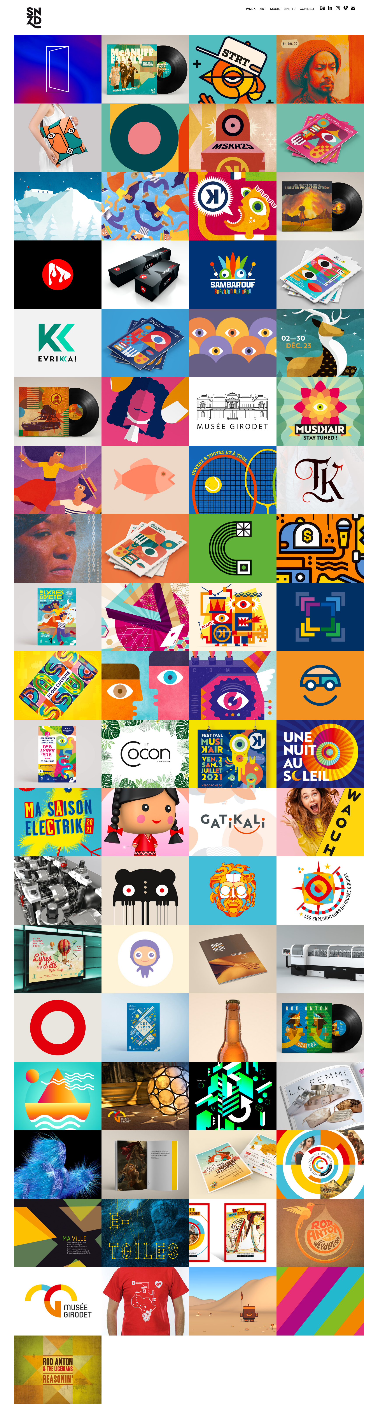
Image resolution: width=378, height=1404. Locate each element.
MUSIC (275, 8)
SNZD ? (290, 8)
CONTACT (307, 8)
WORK (251, 8)
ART (263, 8)
